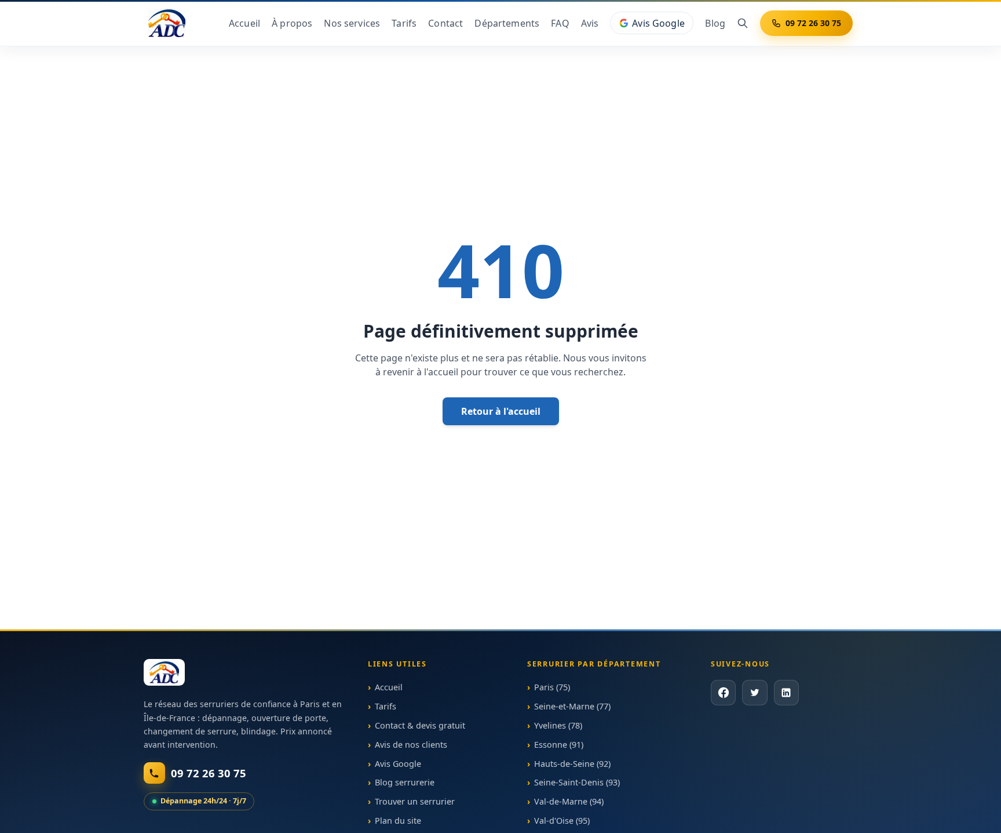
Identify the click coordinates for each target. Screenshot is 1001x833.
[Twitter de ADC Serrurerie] (754, 692)
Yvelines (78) (558, 725)
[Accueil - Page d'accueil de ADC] (166, 23)
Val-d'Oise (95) (562, 820)
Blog (715, 23)
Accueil (244, 23)
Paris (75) (552, 687)
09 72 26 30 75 (813, 22)
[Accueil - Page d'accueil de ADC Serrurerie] (164, 672)
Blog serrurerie (404, 782)
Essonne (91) (558, 744)
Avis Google (658, 23)
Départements (506, 23)
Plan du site (398, 820)
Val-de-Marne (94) (569, 801)
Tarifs (404, 23)
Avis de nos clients (411, 744)
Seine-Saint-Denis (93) (577, 782)
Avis (590, 23)
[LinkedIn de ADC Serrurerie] (785, 692)
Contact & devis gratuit (420, 725)
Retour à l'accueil (500, 411)
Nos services (352, 23)
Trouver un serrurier (415, 801)
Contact (445, 23)
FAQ (560, 23)
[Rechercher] (742, 23)
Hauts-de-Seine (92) (572, 763)
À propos (292, 23)
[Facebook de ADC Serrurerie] (723, 692)
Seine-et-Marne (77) (572, 706)
